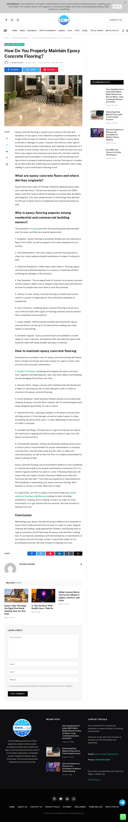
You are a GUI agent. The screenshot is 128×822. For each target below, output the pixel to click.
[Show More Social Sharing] (61, 69)
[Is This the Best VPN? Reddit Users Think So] (43, 595)
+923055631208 (102, 760)
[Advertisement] (107, 58)
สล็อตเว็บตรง (94, 780)
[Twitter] (6, 144)
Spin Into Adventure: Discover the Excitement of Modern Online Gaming (115, 135)
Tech (69, 31)
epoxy (35, 228)
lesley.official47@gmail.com (106, 754)
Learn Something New (14, 44)
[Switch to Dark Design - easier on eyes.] (123, 31)
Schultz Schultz (18, 63)
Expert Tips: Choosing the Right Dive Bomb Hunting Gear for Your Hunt (15, 610)
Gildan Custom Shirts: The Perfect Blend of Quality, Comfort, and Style (69, 596)
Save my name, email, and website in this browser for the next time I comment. (42, 686)
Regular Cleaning (25, 371)
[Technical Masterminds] (64, 20)
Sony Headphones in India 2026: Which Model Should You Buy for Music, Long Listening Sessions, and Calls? (115, 95)
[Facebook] (6, 138)
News (22, 31)
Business (32, 31)
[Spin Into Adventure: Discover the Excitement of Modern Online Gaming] (97, 132)
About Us (22, 807)
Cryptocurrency (47, 31)
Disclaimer (80, 807)
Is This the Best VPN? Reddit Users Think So (42, 607)
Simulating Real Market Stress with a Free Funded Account (114, 116)
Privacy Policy (52, 807)
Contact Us (36, 807)
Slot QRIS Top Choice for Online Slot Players (113, 152)
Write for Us (112, 31)
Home (14, 31)
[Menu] (5, 30)
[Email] (6, 164)
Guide (85, 31)
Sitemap (67, 807)
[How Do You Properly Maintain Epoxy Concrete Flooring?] (43, 100)
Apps (77, 31)
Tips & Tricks (96, 31)
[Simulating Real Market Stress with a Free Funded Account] (97, 115)
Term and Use (95, 807)
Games (61, 31)
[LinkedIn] (6, 151)
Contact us (116, 20)
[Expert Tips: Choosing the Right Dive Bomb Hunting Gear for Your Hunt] (16, 595)
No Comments (45, 63)
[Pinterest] (6, 157)
